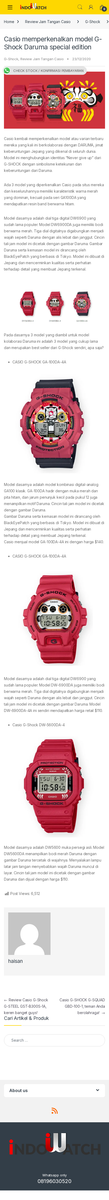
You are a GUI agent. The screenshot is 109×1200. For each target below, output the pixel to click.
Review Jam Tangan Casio (48, 21)
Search (80, 7)
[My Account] (91, 7)
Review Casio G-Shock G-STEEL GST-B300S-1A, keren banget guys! (26, 1006)
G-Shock (92, 21)
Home (9, 21)
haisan (15, 961)
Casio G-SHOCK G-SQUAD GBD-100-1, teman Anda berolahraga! (82, 1006)
